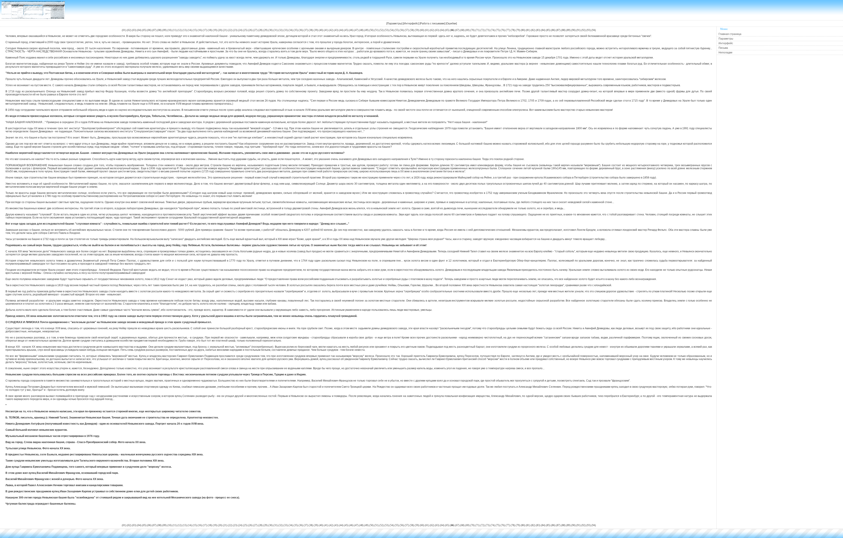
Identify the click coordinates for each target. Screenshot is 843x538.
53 (386, 30)
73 (487, 30)
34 (290, 30)
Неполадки (725, 52)
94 (593, 30)
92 (583, 30)
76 (502, 30)
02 (129, 30)
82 (533, 30)
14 (189, 30)
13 (184, 30)
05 (144, 30)
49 (366, 30)
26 (250, 30)
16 (199, 30)
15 (194, 30)
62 (432, 30)
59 (417, 30)
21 (225, 30)
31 (275, 30)
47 (356, 30)
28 (260, 30)
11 (174, 30)
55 (396, 30)
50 (371, 30)
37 (305, 30)
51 (376, 30)
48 (361, 30)
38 (311, 30)
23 (235, 30)
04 (139, 30)
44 (341, 30)
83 (538, 30)
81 (528, 30)
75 (497, 30)
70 (472, 30)
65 (447, 30)
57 (406, 30)
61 (427, 30)
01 (124, 30)
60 (422, 30)
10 (169, 30)
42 (331, 30)
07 (154, 30)
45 (346, 30)
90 (573, 30)
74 (492, 30)
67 (457, 30)
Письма (723, 47)
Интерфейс (411, 23)
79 (518, 30)
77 (507, 30)
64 (442, 30)
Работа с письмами (432, 23)
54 (391, 30)
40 (321, 30)
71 (477, 30)
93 (588, 30)
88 (563, 30)
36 (300, 30)
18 (210, 30)
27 (255, 30)
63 (437, 30)
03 (134, 30)
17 (205, 30)
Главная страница (730, 34)
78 (513, 30)
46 (351, 30)
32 (280, 30)
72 (482, 30)
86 (553, 30)
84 (543, 30)
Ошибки (451, 23)
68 (462, 30)
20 (220, 30)
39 (316, 30)
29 (265, 30)
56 (401, 30)
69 (467, 30)
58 (412, 30)
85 (548, 30)
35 (295, 30)
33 (285, 30)
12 (179, 30)
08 (159, 30)
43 (336, 30)
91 (578, 30)
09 (164, 30)
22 (230, 30)
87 (558, 30)
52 (381, 30)
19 (215, 30)
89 (568, 30)
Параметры (394, 23)
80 (523, 30)
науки (338, 73)
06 (149, 30)
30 (270, 30)
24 (240, 30)
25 (245, 30)
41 (326, 30)
